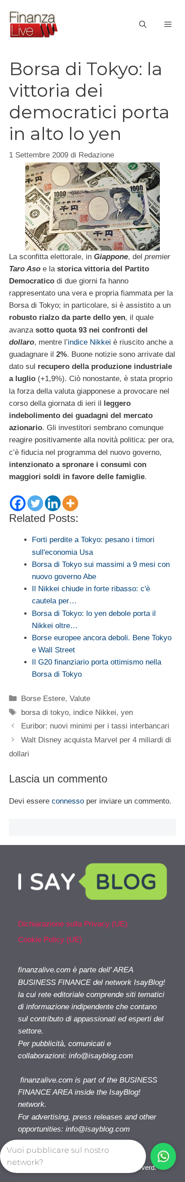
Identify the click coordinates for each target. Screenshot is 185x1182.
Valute (80, 698)
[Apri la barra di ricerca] (142, 24)
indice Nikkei (89, 342)
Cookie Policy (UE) (50, 939)
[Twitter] (35, 503)
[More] (70, 503)
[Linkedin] (53, 503)
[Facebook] (18, 503)
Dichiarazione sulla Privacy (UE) (73, 924)
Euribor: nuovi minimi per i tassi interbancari (95, 726)
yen (127, 712)
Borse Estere (43, 698)
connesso (68, 801)
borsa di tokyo (45, 712)
